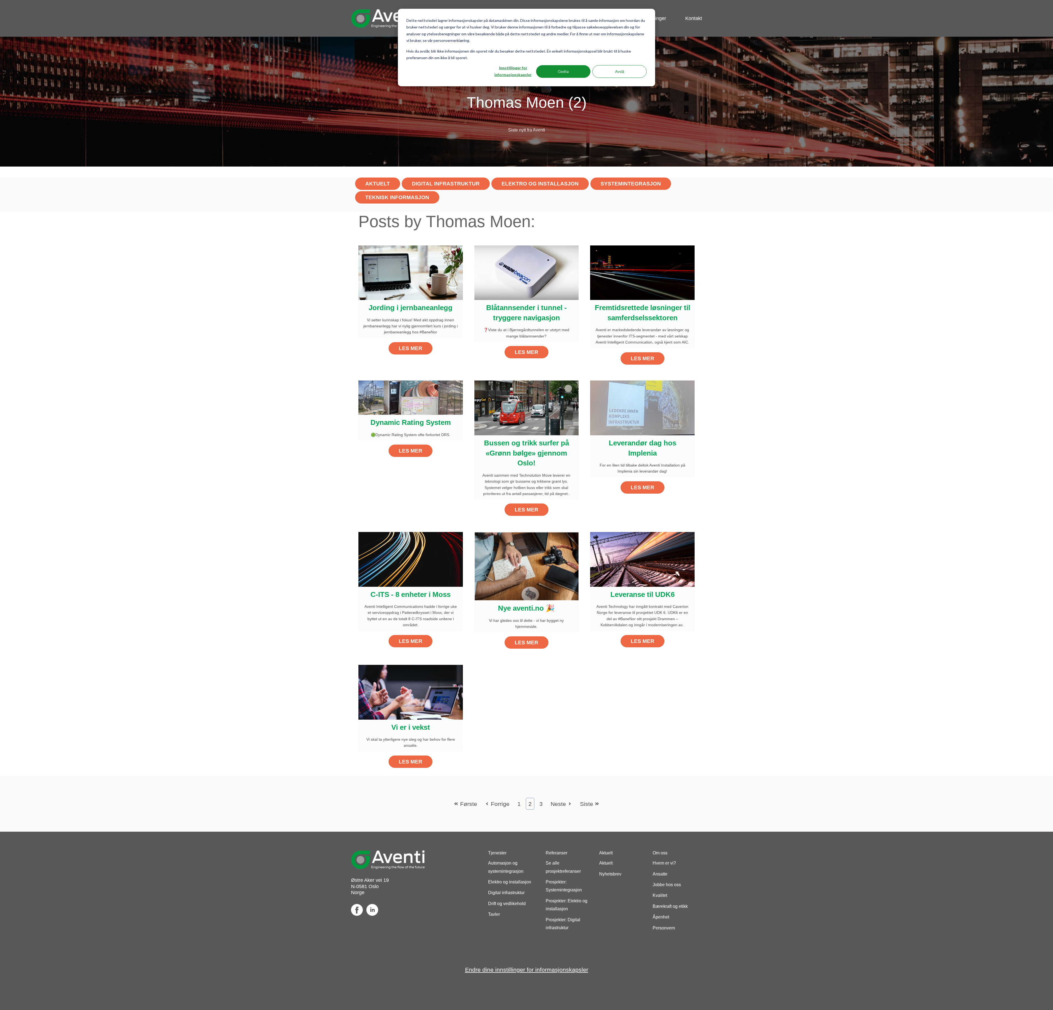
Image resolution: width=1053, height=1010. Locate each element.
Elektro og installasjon (540, 184)
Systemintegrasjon (631, 184)
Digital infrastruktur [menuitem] (506, 892)
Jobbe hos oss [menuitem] (667, 884)
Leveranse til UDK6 (642, 594)
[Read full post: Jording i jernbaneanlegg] (410, 272)
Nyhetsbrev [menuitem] (610, 874)
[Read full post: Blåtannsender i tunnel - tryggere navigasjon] (526, 272)
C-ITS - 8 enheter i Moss (410, 594)
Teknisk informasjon (397, 197)
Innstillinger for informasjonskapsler (513, 71)
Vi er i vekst (410, 727)
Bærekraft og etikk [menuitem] (670, 906)
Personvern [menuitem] (664, 928)
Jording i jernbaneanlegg (410, 308)
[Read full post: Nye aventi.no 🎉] (526, 566)
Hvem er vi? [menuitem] (664, 863)
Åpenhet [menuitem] (661, 917)
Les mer (410, 348)
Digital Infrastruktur (446, 184)
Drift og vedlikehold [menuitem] (507, 903)
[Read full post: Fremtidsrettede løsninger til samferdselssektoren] (642, 272)
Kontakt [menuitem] (693, 18)
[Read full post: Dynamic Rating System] (410, 397)
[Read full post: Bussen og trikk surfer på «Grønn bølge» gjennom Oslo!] (526, 407)
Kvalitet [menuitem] (660, 895)
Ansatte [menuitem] (660, 874)
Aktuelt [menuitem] (606, 863)
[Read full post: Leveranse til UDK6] (642, 559)
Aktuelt (377, 184)
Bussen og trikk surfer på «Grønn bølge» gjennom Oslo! (526, 453)
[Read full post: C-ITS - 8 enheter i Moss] (410, 559)
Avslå (619, 71)
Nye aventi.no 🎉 (526, 608)
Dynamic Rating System (410, 422)
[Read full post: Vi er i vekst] (410, 691)
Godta (563, 71)
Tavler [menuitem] (494, 914)
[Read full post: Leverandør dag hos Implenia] (642, 407)
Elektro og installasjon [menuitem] (509, 882)
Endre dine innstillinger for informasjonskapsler (526, 969)
